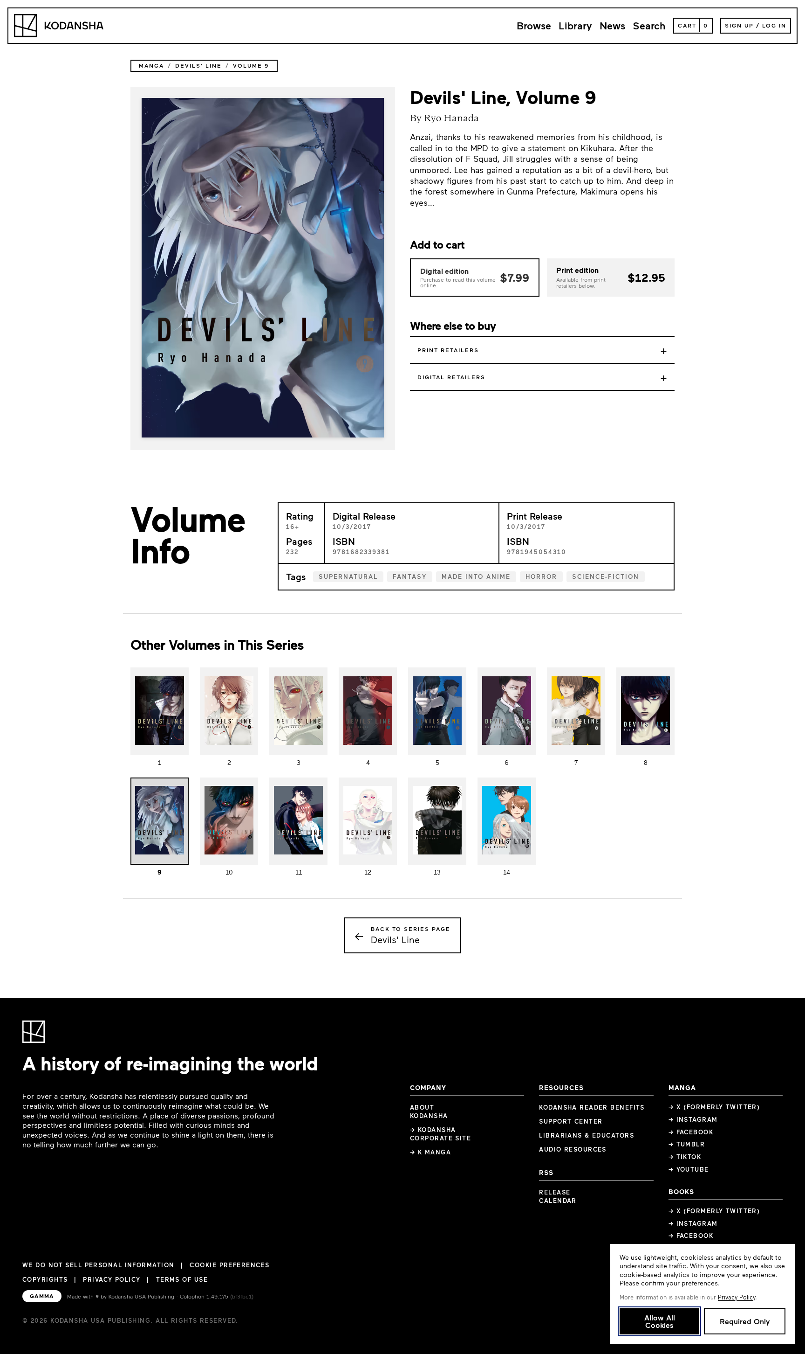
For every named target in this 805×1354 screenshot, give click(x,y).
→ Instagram (693, 1119)
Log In (774, 25)
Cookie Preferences (229, 1265)
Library (575, 25)
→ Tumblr (687, 1144)
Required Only (745, 1321)
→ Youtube (689, 1169)
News (612, 25)
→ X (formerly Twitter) (714, 1107)
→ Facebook (691, 1132)
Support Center (570, 1121)
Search (649, 25)
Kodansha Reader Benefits (592, 1107)
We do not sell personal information (98, 1265)
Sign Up (739, 25)
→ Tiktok (685, 1156)
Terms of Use (182, 1279)
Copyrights (45, 1279)
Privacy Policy (111, 1279)
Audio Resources (573, 1149)
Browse (534, 25)
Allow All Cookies (659, 1321)
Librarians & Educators (586, 1135)
